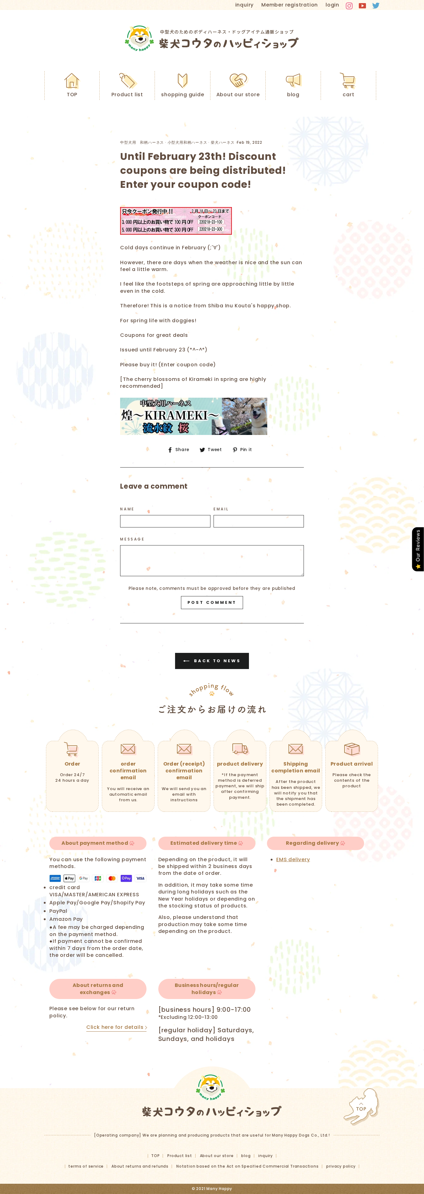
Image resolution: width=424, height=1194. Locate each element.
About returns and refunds (140, 1166)
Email (221, 509)
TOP (72, 94)
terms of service (86, 1166)
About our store (238, 94)
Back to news (216, 661)
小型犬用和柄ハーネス (187, 142)
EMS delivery (293, 859)
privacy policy (340, 1166)
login (332, 4)
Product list (127, 94)
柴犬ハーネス (223, 142)
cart (348, 94)
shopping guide (182, 94)
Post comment (212, 602)
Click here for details (115, 1027)
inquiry (244, 4)
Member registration (289, 4)
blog (293, 94)
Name (127, 509)
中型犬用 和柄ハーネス (142, 142)
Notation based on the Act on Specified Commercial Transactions (247, 1166)
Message (132, 539)
